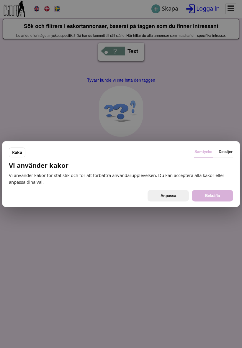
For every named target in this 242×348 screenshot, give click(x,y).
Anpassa (168, 195)
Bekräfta (212, 195)
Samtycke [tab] (203, 152)
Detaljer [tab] (226, 152)
